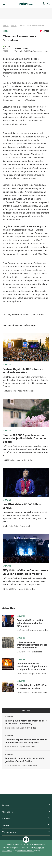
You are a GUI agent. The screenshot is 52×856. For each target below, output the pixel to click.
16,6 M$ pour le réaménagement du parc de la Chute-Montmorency (26, 722)
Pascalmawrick (25, 526)
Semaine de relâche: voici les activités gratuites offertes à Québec (24, 760)
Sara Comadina (37, 651)
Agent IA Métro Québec (26, 390)
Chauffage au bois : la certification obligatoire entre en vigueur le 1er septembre (32, 666)
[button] (3, 4)
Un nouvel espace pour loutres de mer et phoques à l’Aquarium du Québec (26, 741)
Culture (14, 26)
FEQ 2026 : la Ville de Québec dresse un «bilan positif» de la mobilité (25, 571)
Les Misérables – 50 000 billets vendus (22, 505)
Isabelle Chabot (21, 48)
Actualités (7, 364)
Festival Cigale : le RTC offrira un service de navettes (23, 370)
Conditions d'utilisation (25, 851)
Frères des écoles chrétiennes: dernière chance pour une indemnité (32, 644)
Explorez (26, 710)
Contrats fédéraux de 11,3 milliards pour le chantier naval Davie (30, 622)
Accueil (6, 26)
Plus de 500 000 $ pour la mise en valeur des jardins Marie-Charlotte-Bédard (24, 438)
